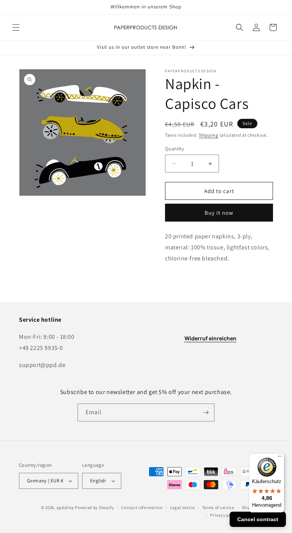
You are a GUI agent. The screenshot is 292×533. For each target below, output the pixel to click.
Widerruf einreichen (210, 338)
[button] (16, 27)
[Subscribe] (205, 412)
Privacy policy (224, 515)
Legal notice (182, 507)
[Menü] (279, 458)
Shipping (208, 135)
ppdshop (65, 507)
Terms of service (218, 507)
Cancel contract (257, 519)
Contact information (141, 507)
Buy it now (219, 212)
